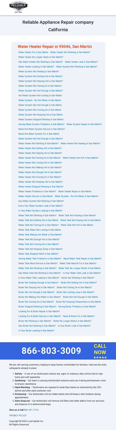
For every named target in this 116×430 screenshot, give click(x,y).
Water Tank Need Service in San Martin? (38, 263)
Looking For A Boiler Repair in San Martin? (39, 311)
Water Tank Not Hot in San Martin (77, 225)
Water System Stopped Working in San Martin (40, 119)
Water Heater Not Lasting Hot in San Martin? (40, 162)
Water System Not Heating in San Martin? (38, 71)
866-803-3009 (51, 351)
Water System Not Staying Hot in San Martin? (40, 81)
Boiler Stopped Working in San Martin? (37, 306)
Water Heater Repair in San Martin (74, 191)
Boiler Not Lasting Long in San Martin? (75, 292)
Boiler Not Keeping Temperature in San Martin (78, 301)
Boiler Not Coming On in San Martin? (36, 301)
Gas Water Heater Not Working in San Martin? (40, 62)
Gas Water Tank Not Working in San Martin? (39, 273)
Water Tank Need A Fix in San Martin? (78, 263)
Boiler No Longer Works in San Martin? (72, 321)
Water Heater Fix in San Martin (33, 52)
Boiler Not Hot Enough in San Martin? (36, 292)
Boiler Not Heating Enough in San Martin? (38, 282)
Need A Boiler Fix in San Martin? (79, 316)
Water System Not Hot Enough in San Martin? (40, 90)
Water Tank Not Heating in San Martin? (77, 215)
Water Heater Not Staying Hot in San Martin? (40, 153)
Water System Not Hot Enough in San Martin (40, 105)
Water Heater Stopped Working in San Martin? (41, 186)
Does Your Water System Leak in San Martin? (40, 205)
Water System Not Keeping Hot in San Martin (40, 114)
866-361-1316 (31, 410)
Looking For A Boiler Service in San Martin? (39, 316)
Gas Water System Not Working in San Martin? (41, 201)
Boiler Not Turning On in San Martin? (74, 287)
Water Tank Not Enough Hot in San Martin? (39, 239)
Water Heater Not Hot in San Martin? (80, 158)
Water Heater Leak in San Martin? (81, 62)
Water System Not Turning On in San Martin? (40, 86)
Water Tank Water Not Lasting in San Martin (39, 229)
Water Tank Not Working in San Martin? (37, 215)
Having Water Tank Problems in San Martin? (39, 258)
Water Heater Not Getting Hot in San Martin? (40, 148)
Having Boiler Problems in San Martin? (77, 306)
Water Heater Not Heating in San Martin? (80, 143)
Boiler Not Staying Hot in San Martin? (36, 287)
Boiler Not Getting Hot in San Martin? (79, 282)
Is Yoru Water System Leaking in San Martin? (40, 210)
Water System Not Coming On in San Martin (39, 110)
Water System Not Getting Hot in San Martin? (40, 76)
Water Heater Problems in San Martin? (37, 191)
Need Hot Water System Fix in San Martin (38, 134)
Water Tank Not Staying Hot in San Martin (80, 220)
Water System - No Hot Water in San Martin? (76, 196)
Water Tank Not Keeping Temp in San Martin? (40, 249)
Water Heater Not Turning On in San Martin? (39, 158)
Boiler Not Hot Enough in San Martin (80, 297)
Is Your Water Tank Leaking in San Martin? (38, 277)
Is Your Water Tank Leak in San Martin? (82, 273)
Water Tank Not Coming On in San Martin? (38, 244)
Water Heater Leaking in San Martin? (36, 66)
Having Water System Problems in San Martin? (41, 124)
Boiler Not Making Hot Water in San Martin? (39, 297)
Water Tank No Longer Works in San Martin (79, 268)
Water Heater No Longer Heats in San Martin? (40, 57)
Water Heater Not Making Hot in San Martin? (40, 167)
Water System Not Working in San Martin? (76, 66)
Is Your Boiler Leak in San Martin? (74, 325)
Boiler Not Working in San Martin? (77, 277)
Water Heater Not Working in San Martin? (70, 52)
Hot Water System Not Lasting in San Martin (40, 95)
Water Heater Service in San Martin (35, 196)
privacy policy (18, 415)
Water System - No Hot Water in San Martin (39, 100)
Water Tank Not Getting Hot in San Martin (38, 220)
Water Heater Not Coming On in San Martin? (39, 177)
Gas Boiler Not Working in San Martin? (37, 325)
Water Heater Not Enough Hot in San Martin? (40, 172)
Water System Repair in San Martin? (84, 124)
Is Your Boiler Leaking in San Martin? (36, 330)
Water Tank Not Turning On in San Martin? (38, 225)
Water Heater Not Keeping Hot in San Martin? (40, 181)
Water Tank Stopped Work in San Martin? (38, 253)
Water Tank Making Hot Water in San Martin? (40, 234)
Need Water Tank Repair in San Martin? (82, 258)
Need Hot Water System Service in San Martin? (41, 129)
